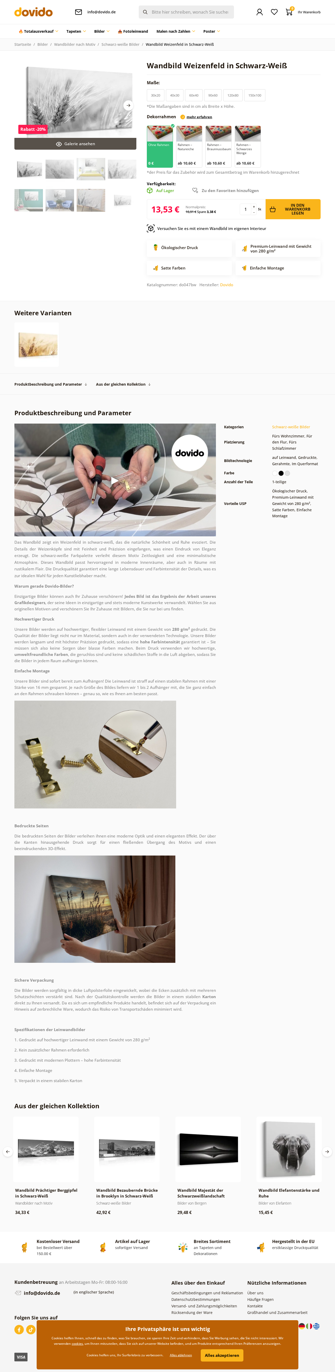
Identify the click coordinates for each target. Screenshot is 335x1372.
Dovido (226, 284)
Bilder (42, 44)
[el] (316, 1325)
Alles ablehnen (181, 1355)
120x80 (232, 95)
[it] (309, 1325)
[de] (302, 1325)
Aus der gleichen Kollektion (121, 384)
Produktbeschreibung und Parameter (48, 384)
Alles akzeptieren (222, 1355)
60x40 (193, 95)
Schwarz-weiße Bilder (120, 44)
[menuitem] (38, 31)
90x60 (212, 95)
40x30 (174, 95)
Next (128, 105)
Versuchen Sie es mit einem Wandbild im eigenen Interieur (211, 228)
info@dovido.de (41, 1293)
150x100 (254, 95)
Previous (8, 1151)
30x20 (155, 95)
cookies (77, 1343)
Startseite (22, 44)
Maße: (154, 83)
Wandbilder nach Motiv (74, 44)
